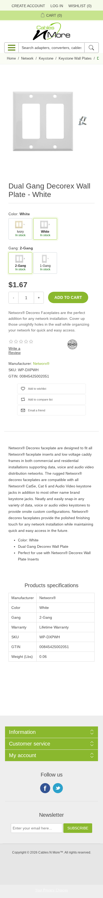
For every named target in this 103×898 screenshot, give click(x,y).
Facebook (45, 788)
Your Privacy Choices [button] (51, 890)
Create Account (28, 6)
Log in (56, 6)
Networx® (41, 363)
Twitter (58, 788)
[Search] (91, 47)
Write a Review (14, 350)
